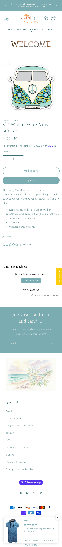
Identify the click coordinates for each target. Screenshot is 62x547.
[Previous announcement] (6, 5)
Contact (10, 433)
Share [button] (8, 236)
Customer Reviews (15, 418)
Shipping (10, 454)
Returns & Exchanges (16, 462)
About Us (10, 411)
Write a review (31, 280)
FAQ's (9, 440)
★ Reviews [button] (59, 276)
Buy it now (31, 180)
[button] (6, 18)
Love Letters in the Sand (18, 447)
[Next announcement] (56, 5)
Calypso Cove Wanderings (19, 425)
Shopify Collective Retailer (19, 469)
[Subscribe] (52, 343)
